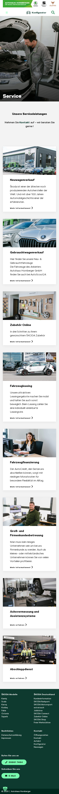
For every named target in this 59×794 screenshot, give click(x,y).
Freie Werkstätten (42, 722)
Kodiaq (4, 707)
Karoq (4, 704)
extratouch (39, 707)
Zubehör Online (41, 716)
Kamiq (4, 698)
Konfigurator (38, 12)
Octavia (5, 713)
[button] (5, 789)
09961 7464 (15, 762)
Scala (3, 701)
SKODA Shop (40, 719)
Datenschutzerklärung (11, 735)
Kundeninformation (42, 698)
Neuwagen (38, 747)
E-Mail (12, 776)
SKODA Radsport (42, 701)
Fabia (3, 710)
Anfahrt (37, 741)
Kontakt (24, 122)
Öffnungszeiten (41, 735)
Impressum (6, 738)
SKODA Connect (41, 713)
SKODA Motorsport (43, 704)
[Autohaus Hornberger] (21, 3)
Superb (4, 716)
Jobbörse (38, 710)
